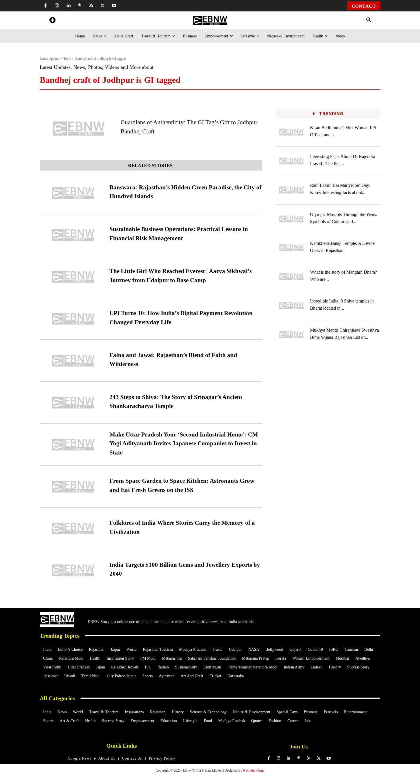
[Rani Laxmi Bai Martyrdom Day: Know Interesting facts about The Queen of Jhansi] (291, 190)
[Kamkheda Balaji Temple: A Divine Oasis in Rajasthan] (291, 248)
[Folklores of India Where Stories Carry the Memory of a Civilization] (73, 528)
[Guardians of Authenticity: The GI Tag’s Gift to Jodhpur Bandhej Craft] (79, 128)
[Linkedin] (68, 5)
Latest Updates (50, 59)
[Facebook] (45, 5)
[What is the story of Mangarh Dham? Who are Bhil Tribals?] (291, 277)
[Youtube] (114, 5)
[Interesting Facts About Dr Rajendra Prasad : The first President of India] (291, 161)
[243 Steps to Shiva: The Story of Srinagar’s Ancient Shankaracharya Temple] (73, 402)
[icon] (52, 21)
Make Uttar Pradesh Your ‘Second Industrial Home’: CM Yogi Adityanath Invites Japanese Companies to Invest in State (183, 443)
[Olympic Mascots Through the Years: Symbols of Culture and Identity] (291, 219)
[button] (368, 20)
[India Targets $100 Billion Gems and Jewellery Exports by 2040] (73, 570)
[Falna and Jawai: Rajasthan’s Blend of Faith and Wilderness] (73, 360)
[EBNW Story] (210, 20)
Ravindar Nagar (254, 770)
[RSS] (91, 5)
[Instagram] (57, 5)
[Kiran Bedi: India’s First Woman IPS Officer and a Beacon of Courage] (291, 132)
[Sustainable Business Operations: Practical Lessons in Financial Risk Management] (73, 235)
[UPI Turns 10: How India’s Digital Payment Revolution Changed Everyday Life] (73, 319)
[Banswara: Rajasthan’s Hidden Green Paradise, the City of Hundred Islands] (73, 193)
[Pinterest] (79, 5)
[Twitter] (102, 5)
